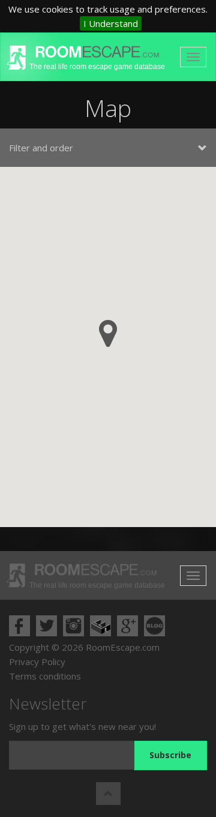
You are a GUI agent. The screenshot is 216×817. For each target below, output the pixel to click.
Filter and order (41, 148)
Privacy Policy (37, 662)
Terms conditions (45, 676)
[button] (108, 333)
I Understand (110, 23)
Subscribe (170, 755)
